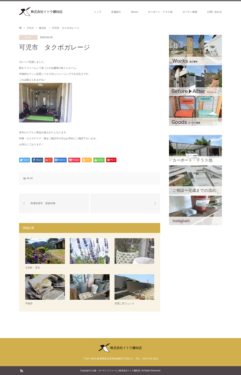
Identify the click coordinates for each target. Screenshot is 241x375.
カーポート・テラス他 (160, 11)
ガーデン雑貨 (189, 11)
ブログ (30, 28)
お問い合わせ (214, 11)
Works (134, 11)
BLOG (28, 37)
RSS (21, 370)
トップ (97, 11)
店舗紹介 (116, 11)
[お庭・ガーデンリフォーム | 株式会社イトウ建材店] (41, 11)
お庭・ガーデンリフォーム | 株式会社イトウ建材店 (116, 370)
